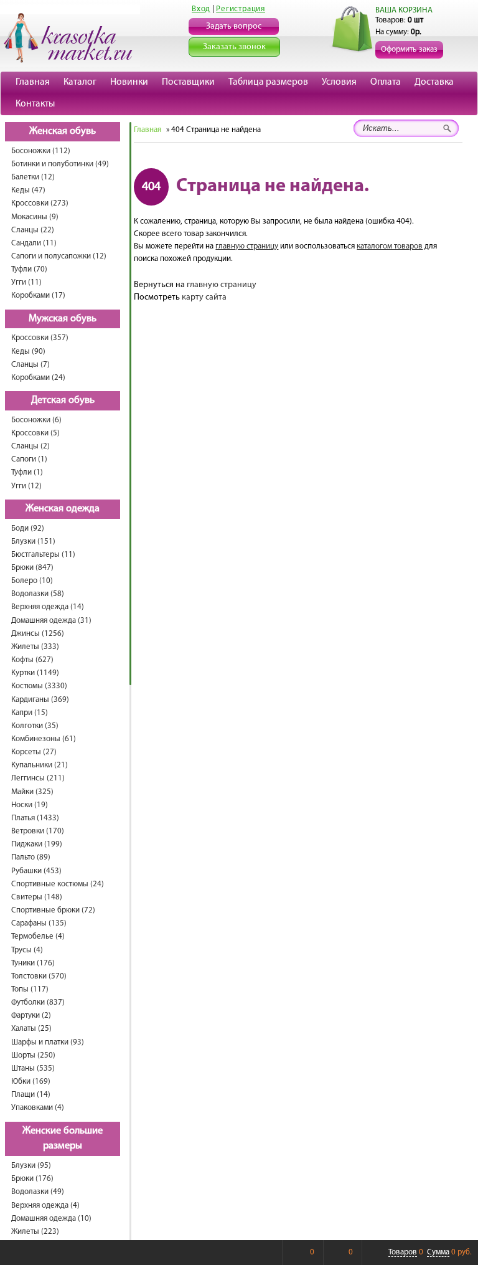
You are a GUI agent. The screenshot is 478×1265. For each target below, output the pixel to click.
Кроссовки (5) (35, 433)
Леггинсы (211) (38, 778)
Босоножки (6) (36, 420)
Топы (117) (30, 989)
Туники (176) (33, 963)
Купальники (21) (39, 765)
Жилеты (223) (35, 1232)
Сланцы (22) (32, 230)
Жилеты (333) (35, 647)
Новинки (129, 82)
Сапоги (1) (29, 459)
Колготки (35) (35, 726)
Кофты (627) (32, 660)
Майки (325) (32, 792)
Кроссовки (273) (39, 203)
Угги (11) (26, 282)
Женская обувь (62, 131)
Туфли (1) (27, 472)
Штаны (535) (33, 1068)
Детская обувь (63, 400)
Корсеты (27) (34, 752)
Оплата (385, 82)
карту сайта (204, 297)
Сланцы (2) (30, 446)
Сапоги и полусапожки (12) (58, 256)
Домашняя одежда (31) (51, 621)
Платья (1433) (35, 818)
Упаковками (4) (37, 1108)
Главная (33, 82)
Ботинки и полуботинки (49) (60, 164)
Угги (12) (26, 486)
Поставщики (188, 82)
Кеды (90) (28, 352)
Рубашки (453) (36, 871)
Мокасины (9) (35, 217)
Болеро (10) (32, 581)
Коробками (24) (38, 378)
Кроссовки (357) (39, 338)
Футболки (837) (38, 1002)
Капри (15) (29, 713)
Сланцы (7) (30, 365)
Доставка (434, 82)
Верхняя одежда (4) (45, 1205)
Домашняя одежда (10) (51, 1219)
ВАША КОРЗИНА (404, 10)
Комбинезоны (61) (43, 739)
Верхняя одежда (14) (47, 607)
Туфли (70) (29, 269)
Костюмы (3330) (39, 686)
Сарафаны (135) (39, 923)
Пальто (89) (30, 857)
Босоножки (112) (40, 151)
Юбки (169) (30, 1082)
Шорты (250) (33, 1055)
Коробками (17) (38, 295)
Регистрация (240, 9)
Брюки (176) (32, 1179)
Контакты (35, 104)
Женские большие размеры (62, 1139)
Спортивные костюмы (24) (57, 884)
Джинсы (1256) (37, 634)
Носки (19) (29, 805)
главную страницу (246, 246)
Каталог (79, 82)
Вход (201, 9)
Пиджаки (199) (36, 844)
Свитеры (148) (36, 897)
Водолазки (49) (37, 1192)
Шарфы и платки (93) (47, 1042)
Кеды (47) (28, 190)
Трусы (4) (27, 950)
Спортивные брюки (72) (53, 910)
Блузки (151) (33, 542)
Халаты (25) (31, 1029)
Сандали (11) (34, 243)
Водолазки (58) (37, 594)
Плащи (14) (30, 1095)
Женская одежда (63, 509)
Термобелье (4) (38, 936)
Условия (339, 82)
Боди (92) (27, 528)
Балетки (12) (33, 177)
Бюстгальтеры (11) (43, 555)
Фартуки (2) (31, 1016)
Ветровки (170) (37, 831)
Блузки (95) (31, 1166)
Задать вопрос (233, 26)
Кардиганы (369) (40, 700)
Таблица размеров (268, 82)
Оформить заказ (409, 49)
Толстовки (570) (39, 976)
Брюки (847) (32, 568)
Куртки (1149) (35, 673)
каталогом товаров (390, 246)
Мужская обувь (62, 319)
